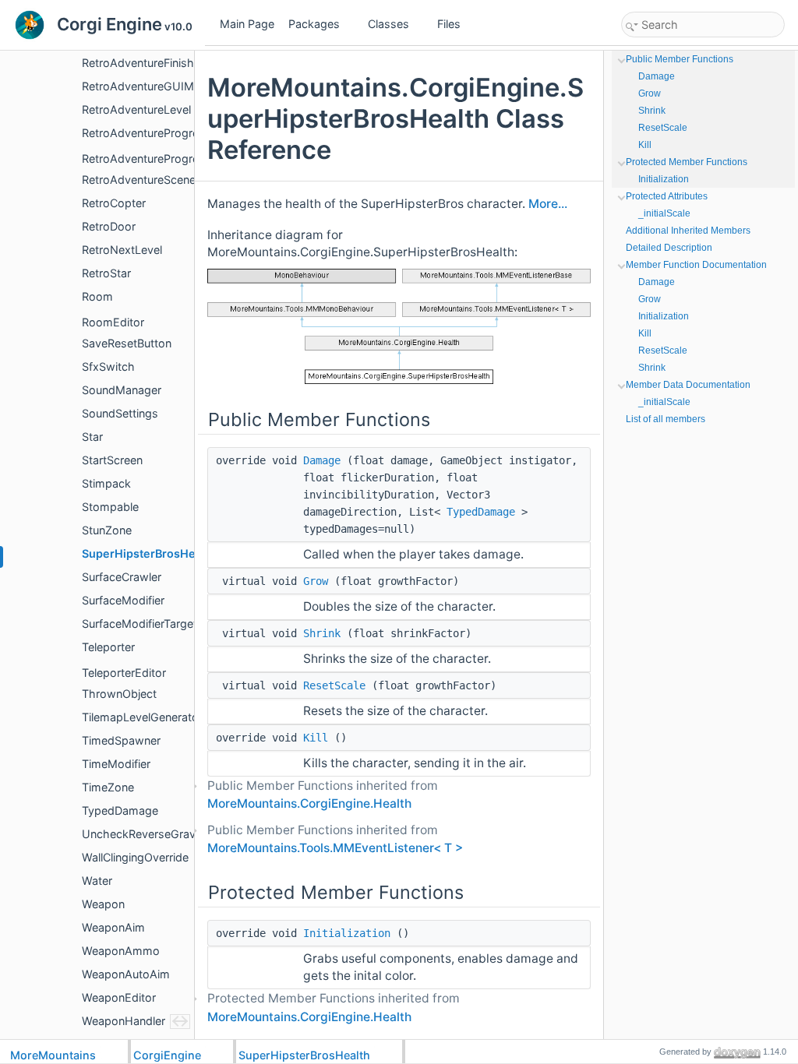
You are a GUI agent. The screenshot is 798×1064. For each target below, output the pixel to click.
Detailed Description (669, 247)
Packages (314, 23)
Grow (315, 581)
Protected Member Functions (686, 162)
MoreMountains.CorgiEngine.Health (309, 803)
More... (547, 203)
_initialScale (664, 213)
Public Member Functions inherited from (322, 794)
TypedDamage (481, 512)
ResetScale (334, 685)
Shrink (322, 633)
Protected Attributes (667, 196)
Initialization (346, 933)
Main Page (247, 23)
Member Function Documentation (696, 264)
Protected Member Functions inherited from (333, 1007)
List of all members (665, 419)
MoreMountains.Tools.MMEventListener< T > (335, 847)
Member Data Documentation (688, 384)
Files (449, 23)
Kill (315, 737)
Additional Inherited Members (688, 230)
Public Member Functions (679, 59)
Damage (322, 460)
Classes (388, 23)
